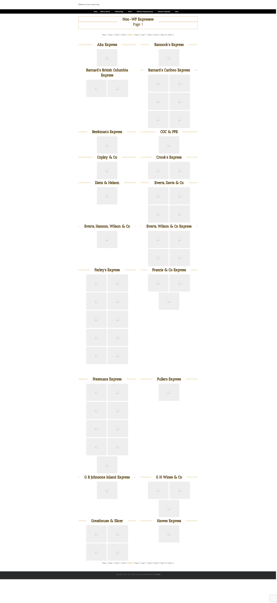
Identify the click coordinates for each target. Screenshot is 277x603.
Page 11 (171, 35)
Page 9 (156, 35)
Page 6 (137, 35)
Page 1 (104, 35)
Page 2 (111, 35)
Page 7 (143, 35)
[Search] (181, 11)
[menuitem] (97, 11)
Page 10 (164, 35)
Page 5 (130, 35)
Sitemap (158, 574)
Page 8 (150, 35)
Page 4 (124, 35)
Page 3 (117, 35)
